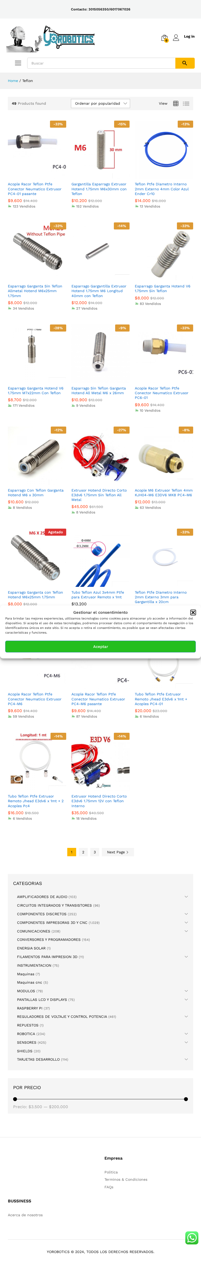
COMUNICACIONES (33, 931)
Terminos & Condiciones (125, 1179)
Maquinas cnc (29, 982)
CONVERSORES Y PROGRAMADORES (49, 939)
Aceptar (100, 646)
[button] (193, 612)
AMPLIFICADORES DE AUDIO (42, 897)
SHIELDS (24, 1051)
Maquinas (25, 974)
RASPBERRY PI (29, 1008)
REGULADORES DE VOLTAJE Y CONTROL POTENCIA (62, 1016)
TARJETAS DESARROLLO (38, 1059)
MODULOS (26, 991)
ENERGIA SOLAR (31, 948)
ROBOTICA (26, 1034)
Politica (111, 1172)
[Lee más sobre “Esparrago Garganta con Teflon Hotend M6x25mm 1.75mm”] (30, 583)
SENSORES (26, 1042)
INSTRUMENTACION (34, 965)
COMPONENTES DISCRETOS (41, 914)
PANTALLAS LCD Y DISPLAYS (42, 999)
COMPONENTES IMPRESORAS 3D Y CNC (52, 922)
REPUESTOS (27, 1025)
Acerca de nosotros (25, 1215)
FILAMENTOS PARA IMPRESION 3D (47, 957)
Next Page (116, 852)
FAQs (108, 1187)
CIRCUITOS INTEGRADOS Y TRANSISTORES (54, 905)
